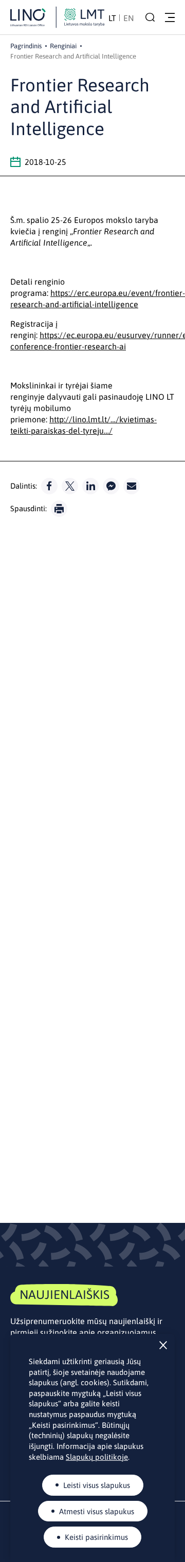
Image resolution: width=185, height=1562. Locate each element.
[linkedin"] (90, 486)
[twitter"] (70, 486)
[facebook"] (49, 486)
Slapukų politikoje (97, 1457)
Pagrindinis (26, 46)
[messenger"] (111, 486)
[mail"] (131, 486)
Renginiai (63, 46)
